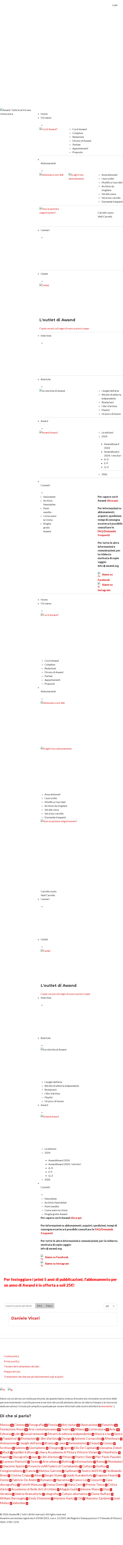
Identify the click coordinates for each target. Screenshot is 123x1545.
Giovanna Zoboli (110, 1448)
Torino (34, 1461)
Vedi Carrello (105, 216)
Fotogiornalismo (11, 1471)
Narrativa (63, 1480)
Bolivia (66, 1461)
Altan (37, 1475)
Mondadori (115, 1461)
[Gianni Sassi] (59, 359)
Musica (5, 1425)
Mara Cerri (75, 1484)
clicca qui (112, 500)
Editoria (5, 1434)
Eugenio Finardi (106, 1475)
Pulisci (49, 1305)
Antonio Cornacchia (87, 1438)
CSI (79, 1498)
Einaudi (95, 1443)
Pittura (67, 1457)
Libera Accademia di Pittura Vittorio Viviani (68, 1452)
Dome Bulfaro (101, 1494)
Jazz (34, 1457)
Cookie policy (11, 1356)
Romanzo (46, 1480)
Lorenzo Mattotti (15, 1461)
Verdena (6, 1494)
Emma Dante (55, 1484)
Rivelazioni (28, 1438)
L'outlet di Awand (57, 320)
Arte (113, 1429)
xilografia (51, 1494)
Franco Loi (80, 1480)
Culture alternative (75, 1494)
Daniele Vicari (25, 1318)
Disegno (54, 1448)
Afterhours (111, 1438)
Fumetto (108, 1425)
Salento (20, 1448)
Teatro (65, 1429)
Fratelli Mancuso (31, 1484)
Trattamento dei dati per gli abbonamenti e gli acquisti (33, 1376)
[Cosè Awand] (52, 135)
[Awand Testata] (18, 111)
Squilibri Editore (24, 1452)
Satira (118, 1434)
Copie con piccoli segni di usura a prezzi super (64, 328)
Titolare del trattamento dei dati (21, 1366)
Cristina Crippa (21, 1475)
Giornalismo (37, 1448)
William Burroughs (12, 1498)
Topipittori (10, 1438)
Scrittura (6, 1448)
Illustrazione (88, 1425)
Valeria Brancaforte (28, 1494)
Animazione (8, 1443)
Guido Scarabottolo (79, 1475)
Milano (79, 1429)
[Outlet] (55, 298)
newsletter (107, 1406)
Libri (17, 1434)
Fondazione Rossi (12, 1429)
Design (66, 1438)
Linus (62, 1443)
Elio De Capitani (85, 1448)
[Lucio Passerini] (103, 359)
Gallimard (71, 1471)
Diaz (106, 1489)
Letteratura (97, 1429)
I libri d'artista (48, 1438)
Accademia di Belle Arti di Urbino (34, 1489)
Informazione (84, 1461)
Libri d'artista (50, 1457)
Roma (100, 1461)
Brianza (50, 1443)
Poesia (52, 1425)
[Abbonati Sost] (81, 181)
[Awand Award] (66, 440)
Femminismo (77, 1443)
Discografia (20, 1457)
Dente (4, 1480)
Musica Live (102, 1434)
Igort (67, 1448)
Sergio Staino (54, 1475)
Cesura (108, 1443)
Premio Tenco (95, 1484)
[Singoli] (52, 215)
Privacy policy (11, 1361)
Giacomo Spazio (14, 1466)
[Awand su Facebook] (3, 1390)
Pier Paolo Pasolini (108, 1457)
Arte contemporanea (42, 1429)
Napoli (4, 1457)
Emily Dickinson (39, 1498)
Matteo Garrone (50, 1471)
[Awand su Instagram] (10, 1390)
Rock (6, 1452)
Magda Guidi (68, 1489)
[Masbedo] (60, 1021)
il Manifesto (109, 1452)
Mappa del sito (12, 1371)
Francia (31, 1471)
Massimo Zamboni (97, 1498)
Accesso (118, 35)
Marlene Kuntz (64, 1498)
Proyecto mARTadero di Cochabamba (53, 1466)
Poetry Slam (83, 1457)
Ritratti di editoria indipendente (69, 1434)
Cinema (19, 1425)
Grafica (101, 1466)
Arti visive (69, 1425)
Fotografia (36, 1425)
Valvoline (19, 1503)
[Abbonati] (52, 181)
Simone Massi (90, 1489)
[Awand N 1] (59, 254)
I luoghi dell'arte (30, 1443)
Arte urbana (50, 1461)
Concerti (96, 1480)
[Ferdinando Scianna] (103, 1021)
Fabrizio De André (24, 1480)
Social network (34, 1434)
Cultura (87, 1466)
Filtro (39, 1305)
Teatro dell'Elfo (92, 1471)
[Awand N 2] (103, 254)
